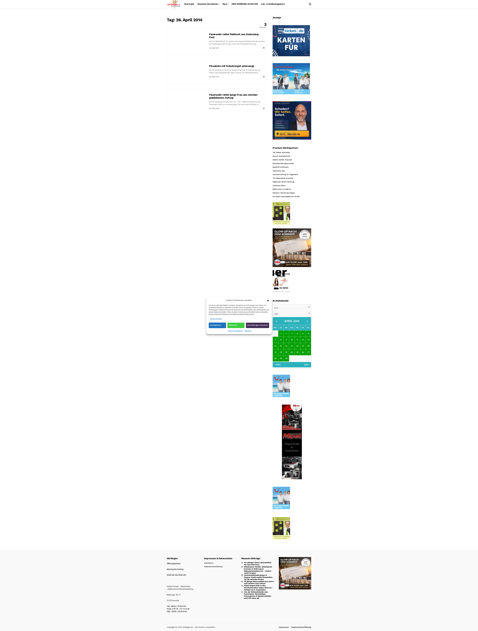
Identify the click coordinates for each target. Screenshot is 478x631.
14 (275, 346)
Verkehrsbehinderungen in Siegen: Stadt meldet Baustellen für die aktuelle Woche (258, 577)
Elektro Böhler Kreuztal (282, 160)
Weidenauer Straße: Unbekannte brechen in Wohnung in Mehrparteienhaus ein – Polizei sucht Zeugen (258, 570)
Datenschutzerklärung (235, 331)
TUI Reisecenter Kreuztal (283, 178)
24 (292, 352)
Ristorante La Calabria (282, 189)
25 (297, 352)
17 (292, 346)
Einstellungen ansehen (257, 325)
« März (278, 364)
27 (308, 352)
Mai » (306, 364)
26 (303, 352)
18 (297, 346)
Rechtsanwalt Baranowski (283, 163)
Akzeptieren (215, 325)
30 (286, 358)
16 (286, 346)
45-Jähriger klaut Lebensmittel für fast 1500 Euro (257, 564)
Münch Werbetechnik (281, 156)
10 (292, 339)
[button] (268, 300)
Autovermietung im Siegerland (285, 174)
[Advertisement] (216, 133)
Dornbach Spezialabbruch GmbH (286, 196)
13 (308, 339)
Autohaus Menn (279, 185)
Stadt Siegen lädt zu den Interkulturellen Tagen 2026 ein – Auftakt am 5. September (258, 588)
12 (303, 339)
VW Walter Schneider (281, 152)
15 (281, 346)
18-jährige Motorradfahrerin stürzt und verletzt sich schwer (259, 582)
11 (297, 339)
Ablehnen (233, 325)
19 (303, 346)
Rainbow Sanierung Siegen (284, 193)
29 (281, 358)
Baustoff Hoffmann (281, 167)
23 (286, 352)
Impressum (247, 331)
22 (281, 352)
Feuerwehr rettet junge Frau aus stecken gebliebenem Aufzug (233, 96)
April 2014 (291, 321)
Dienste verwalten (216, 319)
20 (308, 346)
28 (275, 358)
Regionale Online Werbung (283, 182)
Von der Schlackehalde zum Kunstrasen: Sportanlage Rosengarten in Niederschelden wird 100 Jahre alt (257, 595)
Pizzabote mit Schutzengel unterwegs (231, 65)
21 (275, 352)
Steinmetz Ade (279, 171)
